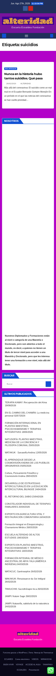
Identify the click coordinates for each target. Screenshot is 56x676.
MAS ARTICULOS (10, 68)
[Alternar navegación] (26, 36)
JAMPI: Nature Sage (15, 596)
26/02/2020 (11, 84)
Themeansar (48, 653)
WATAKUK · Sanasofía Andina (20, 452)
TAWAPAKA (48, 665)
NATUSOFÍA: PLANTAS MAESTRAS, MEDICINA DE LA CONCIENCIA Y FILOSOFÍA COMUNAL (24, 442)
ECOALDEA (22, 670)
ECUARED (8, 659)
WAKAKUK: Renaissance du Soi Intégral (25, 579)
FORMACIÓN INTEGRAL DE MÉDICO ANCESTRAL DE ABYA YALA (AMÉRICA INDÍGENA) (25, 561)
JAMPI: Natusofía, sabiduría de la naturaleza (27, 603)
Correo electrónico (22, 659)
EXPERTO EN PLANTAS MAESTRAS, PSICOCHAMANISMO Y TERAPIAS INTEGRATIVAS (24, 548)
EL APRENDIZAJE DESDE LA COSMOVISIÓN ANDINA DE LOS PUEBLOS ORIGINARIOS (27, 463)
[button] (47, 35)
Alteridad (26, 84)
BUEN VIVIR (8, 665)
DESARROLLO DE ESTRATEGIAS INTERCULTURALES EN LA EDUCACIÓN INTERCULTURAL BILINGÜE (26, 486)
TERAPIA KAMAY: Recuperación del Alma (26, 402)
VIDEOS (35, 659)
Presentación (34, 670)
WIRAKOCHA (46, 659)
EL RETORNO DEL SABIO (18, 496)
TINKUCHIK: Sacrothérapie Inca (21, 589)
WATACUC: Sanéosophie (17, 571)
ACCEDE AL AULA (33, 665)
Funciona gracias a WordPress (15, 653)
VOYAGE (19, 665)
